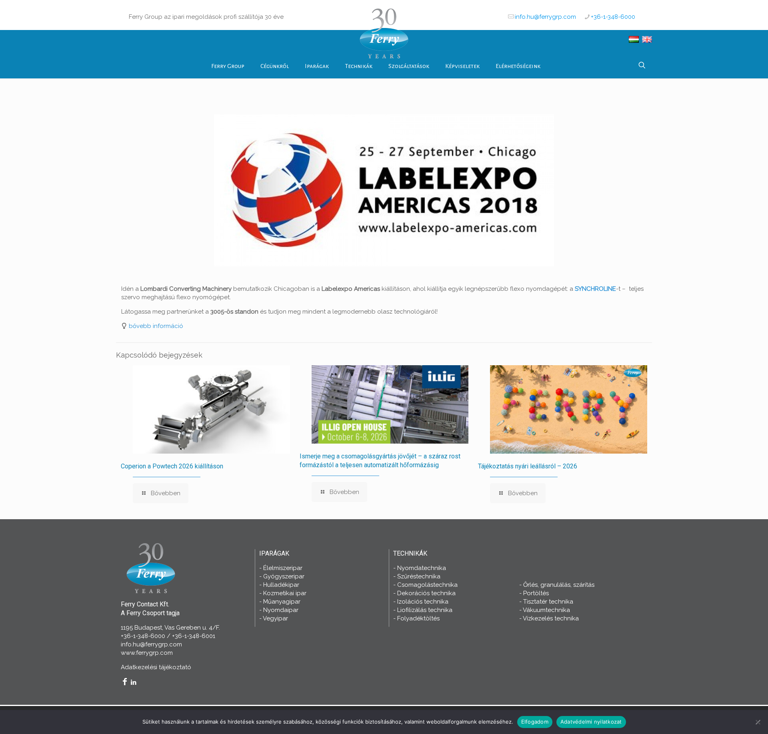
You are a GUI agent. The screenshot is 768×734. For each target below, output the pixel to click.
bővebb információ (156, 326)
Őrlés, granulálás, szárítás (558, 584)
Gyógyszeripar (283, 576)
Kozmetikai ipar (284, 593)
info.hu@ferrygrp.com (545, 16)
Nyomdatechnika (421, 568)
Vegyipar (275, 618)
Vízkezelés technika (551, 618)
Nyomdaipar (280, 610)
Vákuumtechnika (546, 610)
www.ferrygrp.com (147, 652)
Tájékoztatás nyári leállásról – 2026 (527, 466)
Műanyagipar (281, 601)
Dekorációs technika (426, 593)
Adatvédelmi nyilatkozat (591, 721)
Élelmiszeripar (282, 568)
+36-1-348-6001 (193, 636)
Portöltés (536, 593)
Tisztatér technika (548, 601)
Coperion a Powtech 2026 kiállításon (172, 466)
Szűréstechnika (418, 576)
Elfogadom (534, 721)
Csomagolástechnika (427, 584)
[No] (758, 722)
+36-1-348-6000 (613, 16)
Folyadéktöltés (418, 618)
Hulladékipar (281, 584)
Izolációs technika (422, 601)
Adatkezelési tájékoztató (156, 667)
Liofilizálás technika (424, 610)
